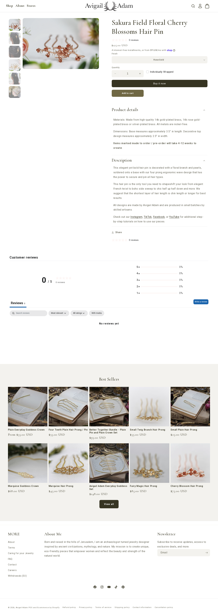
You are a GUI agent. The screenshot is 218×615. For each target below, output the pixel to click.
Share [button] (118, 232)
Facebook (159, 216)
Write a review (201, 302)
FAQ (10, 559)
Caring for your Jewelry (21, 553)
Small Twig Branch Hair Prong (147, 429)
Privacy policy (85, 607)
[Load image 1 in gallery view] (15, 25)
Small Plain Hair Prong (184, 429)
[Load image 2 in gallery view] (15, 38)
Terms (11, 547)
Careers (12, 570)
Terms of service (103, 607)
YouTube (174, 216)
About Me (52, 534)
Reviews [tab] (18, 303)
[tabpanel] (109, 334)
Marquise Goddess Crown (23, 486)
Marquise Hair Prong (61, 486)
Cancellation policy (164, 607)
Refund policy (69, 607)
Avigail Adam (22, 608)
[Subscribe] (206, 552)
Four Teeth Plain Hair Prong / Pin (68, 429)
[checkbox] (96, 313)
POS (31, 608)
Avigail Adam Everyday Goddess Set (108, 487)
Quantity (116, 67)
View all (109, 504)
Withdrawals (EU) (17, 576)
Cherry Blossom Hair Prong (187, 486)
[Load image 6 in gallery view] (15, 92)
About (11, 542)
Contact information (142, 607)
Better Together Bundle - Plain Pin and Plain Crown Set (107, 431)
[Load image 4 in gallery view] (15, 65)
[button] (9, 5)
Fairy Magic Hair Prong (143, 486)
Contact (12, 564)
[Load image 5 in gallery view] (15, 78)
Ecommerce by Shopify (48, 608)
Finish (114, 53)
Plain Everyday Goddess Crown (26, 429)
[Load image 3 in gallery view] (15, 52)
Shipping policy (122, 607)
